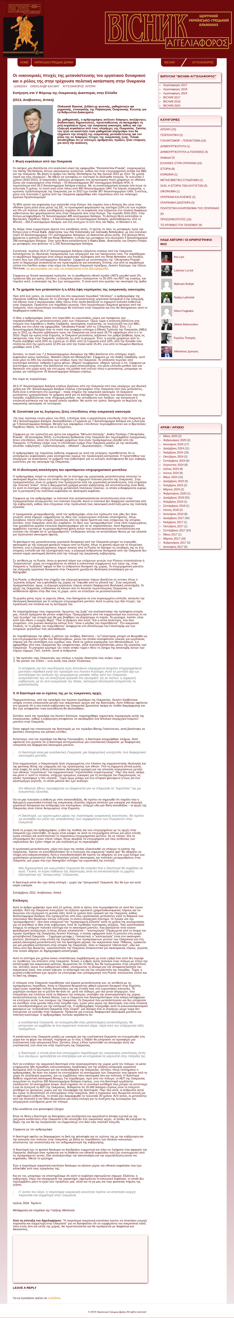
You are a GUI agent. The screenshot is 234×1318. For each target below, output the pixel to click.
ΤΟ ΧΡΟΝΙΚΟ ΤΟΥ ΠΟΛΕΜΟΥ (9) (181, 225)
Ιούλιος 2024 (171, 468)
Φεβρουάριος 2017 (174, 542)
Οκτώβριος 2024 (173, 456)
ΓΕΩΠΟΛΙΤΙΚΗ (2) (171, 135)
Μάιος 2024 (170, 477)
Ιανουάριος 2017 (173, 546)
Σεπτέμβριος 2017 (174, 530)
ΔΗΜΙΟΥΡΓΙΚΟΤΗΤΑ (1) (175, 146)
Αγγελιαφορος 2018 (175, 89)
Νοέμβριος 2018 (173, 501)
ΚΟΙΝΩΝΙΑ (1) (168, 174)
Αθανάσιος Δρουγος (186, 351)
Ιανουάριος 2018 (173, 514)
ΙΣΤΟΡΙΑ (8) (167, 168)
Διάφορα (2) (167, 157)
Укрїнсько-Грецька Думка (53, 62)
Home (24, 62)
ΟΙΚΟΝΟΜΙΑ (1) (170, 191)
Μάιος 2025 (170, 436)
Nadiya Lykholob (184, 297)
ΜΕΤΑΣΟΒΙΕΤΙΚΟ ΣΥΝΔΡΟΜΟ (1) (181, 180)
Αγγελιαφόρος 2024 (175, 93)
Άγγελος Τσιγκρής (185, 337)
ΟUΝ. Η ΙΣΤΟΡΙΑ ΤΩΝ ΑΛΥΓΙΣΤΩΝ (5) (183, 185)
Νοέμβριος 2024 (173, 452)
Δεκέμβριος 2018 (173, 497)
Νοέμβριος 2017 (173, 522)
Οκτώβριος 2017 (173, 526)
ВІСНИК (169, 62)
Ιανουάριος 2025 (173, 444)
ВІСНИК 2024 (171, 105)
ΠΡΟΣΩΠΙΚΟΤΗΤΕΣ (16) (175, 219)
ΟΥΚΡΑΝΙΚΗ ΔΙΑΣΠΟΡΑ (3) (177, 202)
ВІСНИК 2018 (171, 101)
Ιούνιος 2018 (171, 509)
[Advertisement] (80, 1259)
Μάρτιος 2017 (171, 538)
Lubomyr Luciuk (183, 270)
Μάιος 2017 (170, 534)
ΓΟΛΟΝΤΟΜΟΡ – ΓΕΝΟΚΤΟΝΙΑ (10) (183, 140)
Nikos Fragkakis (184, 310)
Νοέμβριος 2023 (173, 485)
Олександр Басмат (44, 86)
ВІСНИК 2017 (171, 97)
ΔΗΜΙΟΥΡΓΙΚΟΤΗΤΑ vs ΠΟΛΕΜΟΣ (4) (184, 151)
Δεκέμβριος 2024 (173, 448)
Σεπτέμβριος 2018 (174, 505)
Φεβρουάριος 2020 (174, 493)
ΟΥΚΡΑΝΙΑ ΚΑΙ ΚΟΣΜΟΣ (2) (177, 197)
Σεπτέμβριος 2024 (174, 460)
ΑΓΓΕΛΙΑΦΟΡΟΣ (202, 62)
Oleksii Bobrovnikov (186, 324)
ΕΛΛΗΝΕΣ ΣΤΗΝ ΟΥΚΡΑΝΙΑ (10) (181, 163)
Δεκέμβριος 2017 (173, 518)
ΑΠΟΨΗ (90, 86)
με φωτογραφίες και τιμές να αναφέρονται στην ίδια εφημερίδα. (68, 268)
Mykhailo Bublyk (184, 283)
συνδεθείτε (53, 1298)
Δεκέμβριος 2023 (173, 481)
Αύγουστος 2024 (173, 464)
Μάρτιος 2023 (171, 489)
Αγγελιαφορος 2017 (175, 85)
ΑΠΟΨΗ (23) (168, 129)
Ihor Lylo (179, 257)
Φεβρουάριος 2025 (174, 440)
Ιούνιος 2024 (171, 473)
